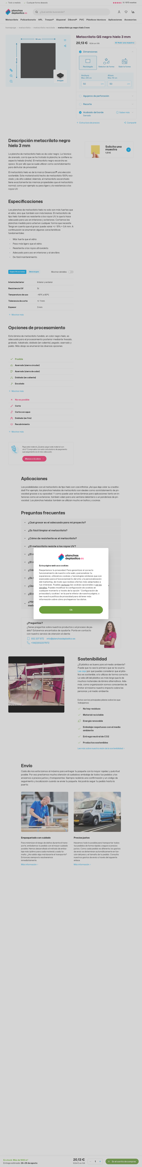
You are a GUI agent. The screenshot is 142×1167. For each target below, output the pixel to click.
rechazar (65, 584)
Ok (71, 609)
